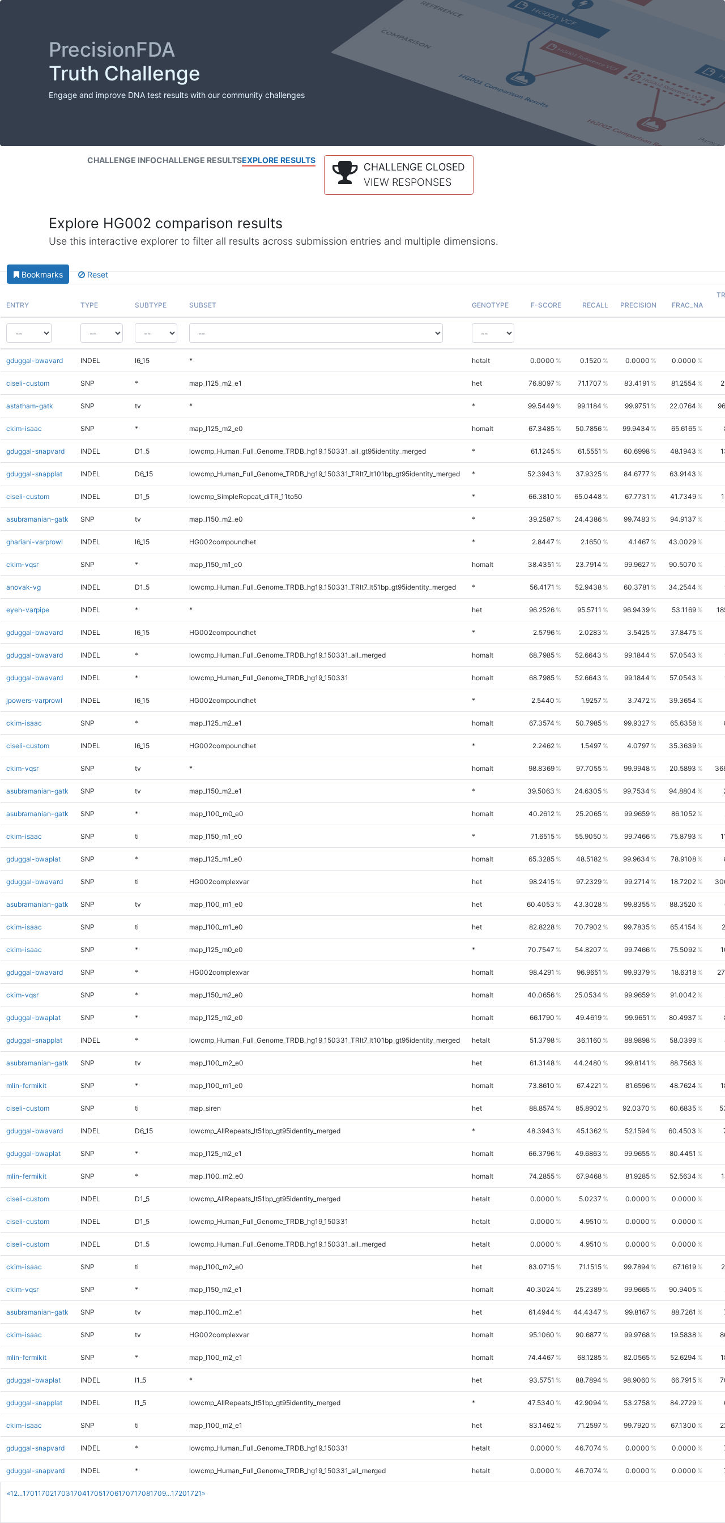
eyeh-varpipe (27, 609)
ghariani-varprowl (34, 541)
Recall (595, 305)
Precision (638, 305)
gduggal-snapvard (35, 451)
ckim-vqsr (22, 564)
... (20, 1493)
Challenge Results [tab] (199, 160)
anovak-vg (23, 587)
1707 (126, 1493)
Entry (17, 305)
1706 (110, 1493)
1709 (158, 1493)
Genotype (490, 305)
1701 (30, 1493)
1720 (179, 1493)
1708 (142, 1493)
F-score (546, 305)
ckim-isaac (24, 428)
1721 (194, 1493)
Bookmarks (41, 274)
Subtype (151, 305)
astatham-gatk (29, 406)
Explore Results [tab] (278, 160)
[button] (399, 175)
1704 (78, 1493)
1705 (95, 1493)
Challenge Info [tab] (121, 160)
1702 (46, 1493)
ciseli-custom (27, 383)
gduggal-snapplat (34, 474)
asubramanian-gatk (37, 519)
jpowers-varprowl (34, 700)
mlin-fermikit (26, 1085)
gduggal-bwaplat (33, 859)
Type (89, 305)
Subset (202, 305)
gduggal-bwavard (34, 360)
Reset (96, 274)
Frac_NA (687, 305)
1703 (62, 1493)
